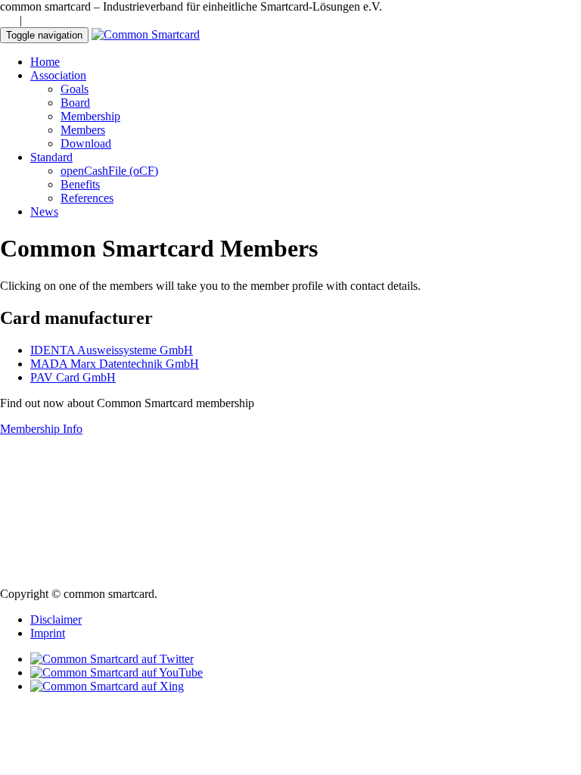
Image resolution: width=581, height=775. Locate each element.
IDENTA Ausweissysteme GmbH (111, 350)
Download (86, 143)
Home (45, 61)
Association (58, 75)
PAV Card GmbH (73, 377)
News (44, 211)
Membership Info (41, 428)
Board (75, 102)
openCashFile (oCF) (109, 170)
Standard (51, 157)
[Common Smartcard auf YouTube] (116, 672)
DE (8, 20)
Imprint (47, 633)
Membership (90, 116)
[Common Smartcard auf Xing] (107, 686)
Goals (75, 88)
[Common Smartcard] (146, 34)
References (87, 197)
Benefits (80, 184)
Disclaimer (56, 619)
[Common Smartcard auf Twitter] (112, 658)
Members (83, 129)
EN (33, 20)
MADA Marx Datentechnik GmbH (114, 363)
